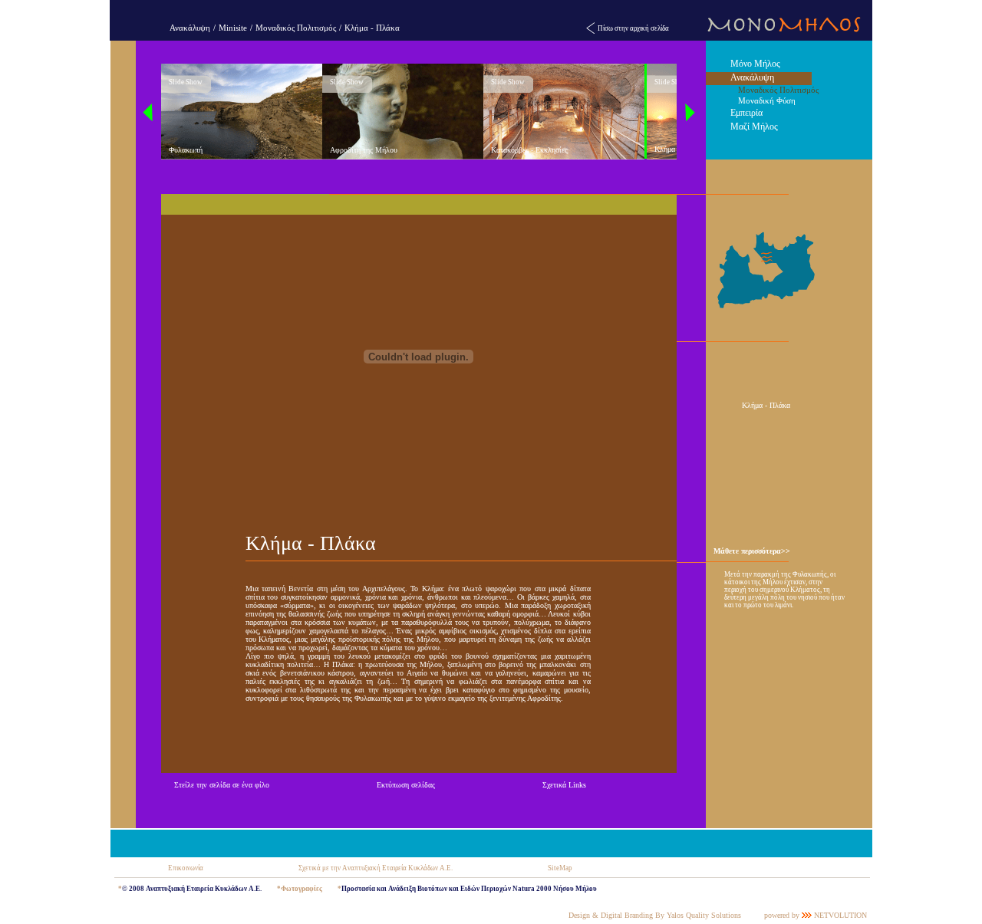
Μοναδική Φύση (767, 100)
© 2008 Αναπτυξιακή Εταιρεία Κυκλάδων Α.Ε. (192, 889)
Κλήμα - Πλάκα (372, 27)
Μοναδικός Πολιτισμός (295, 27)
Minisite (233, 27)
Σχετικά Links (564, 785)
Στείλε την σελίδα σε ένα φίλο (221, 785)
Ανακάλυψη (190, 27)
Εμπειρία (746, 112)
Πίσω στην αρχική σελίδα (633, 28)
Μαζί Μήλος (754, 126)
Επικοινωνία (185, 868)
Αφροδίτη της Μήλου (363, 150)
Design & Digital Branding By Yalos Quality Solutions (654, 915)
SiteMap (560, 868)
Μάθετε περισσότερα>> (751, 551)
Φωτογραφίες (301, 889)
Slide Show (186, 82)
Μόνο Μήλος (755, 63)
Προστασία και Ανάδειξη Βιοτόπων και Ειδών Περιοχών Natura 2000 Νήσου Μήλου (469, 889)
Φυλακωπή (186, 150)
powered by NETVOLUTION (815, 915)
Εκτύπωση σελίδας (406, 785)
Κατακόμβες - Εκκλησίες (529, 150)
